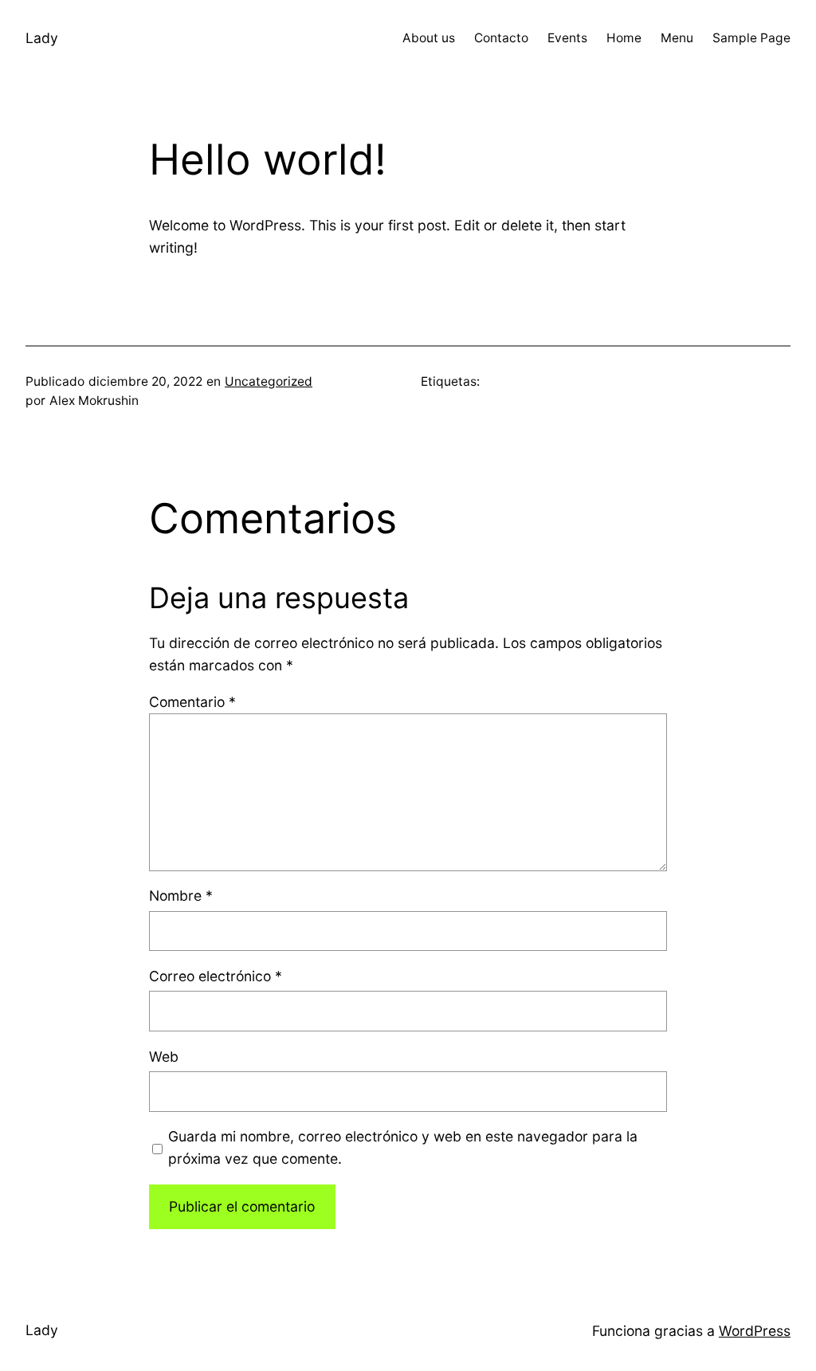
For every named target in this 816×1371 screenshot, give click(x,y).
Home (623, 37)
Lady (42, 37)
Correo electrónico (215, 976)
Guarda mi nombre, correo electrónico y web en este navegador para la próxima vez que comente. (403, 1147)
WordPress (754, 1330)
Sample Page (751, 37)
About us (428, 37)
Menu (677, 37)
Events (567, 37)
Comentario (192, 701)
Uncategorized (268, 381)
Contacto (501, 37)
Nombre (181, 895)
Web (163, 1056)
